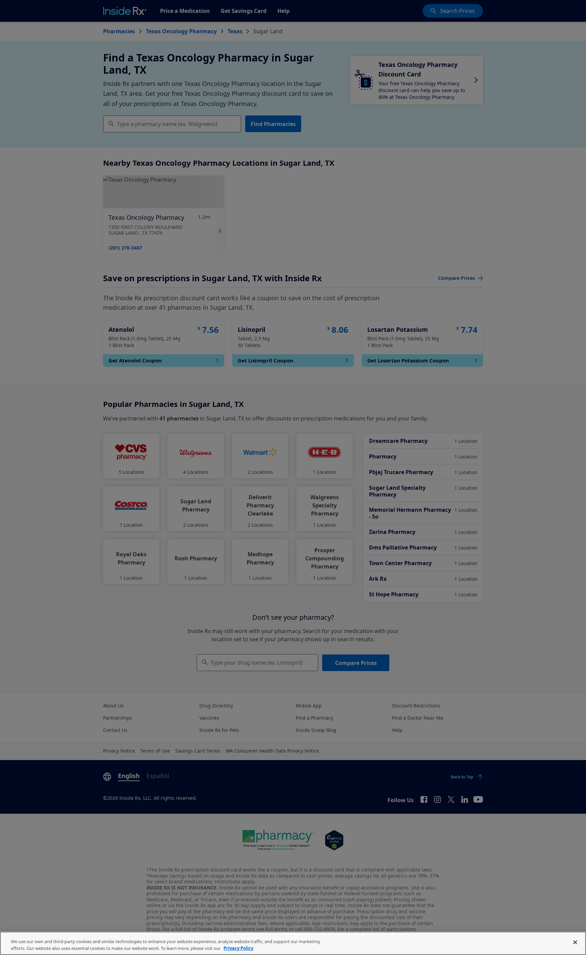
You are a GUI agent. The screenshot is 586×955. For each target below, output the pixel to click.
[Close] (575, 942)
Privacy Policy (238, 948)
